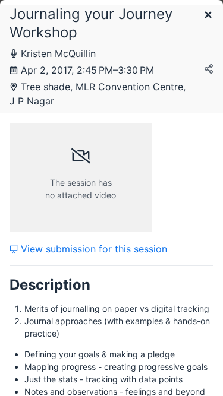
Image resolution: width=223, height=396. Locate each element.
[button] (208, 15)
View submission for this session (92, 249)
